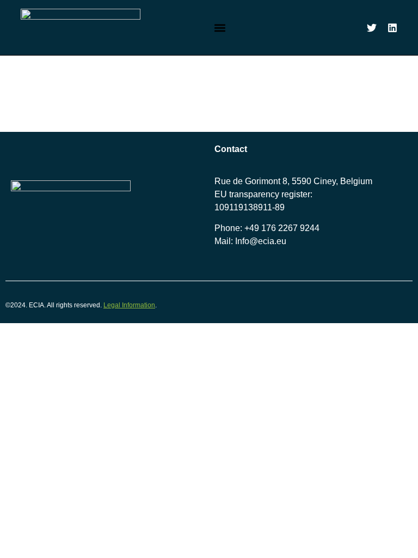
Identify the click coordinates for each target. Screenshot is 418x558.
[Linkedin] (392, 28)
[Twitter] (372, 28)
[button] (220, 28)
